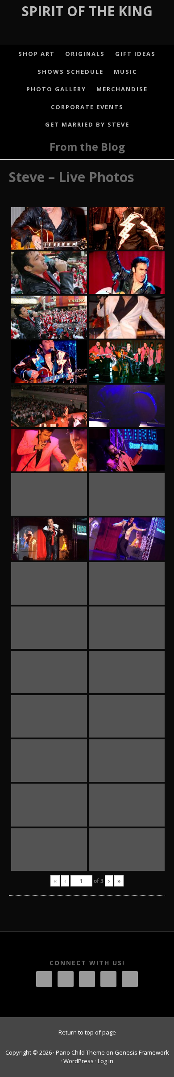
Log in (105, 1061)
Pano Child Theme (80, 1052)
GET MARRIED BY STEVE (87, 124)
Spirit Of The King (87, 11)
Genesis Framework (142, 1052)
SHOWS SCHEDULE (70, 72)
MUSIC (125, 72)
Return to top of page (87, 1032)
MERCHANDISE (122, 89)
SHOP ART (36, 54)
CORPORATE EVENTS (87, 107)
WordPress (78, 1061)
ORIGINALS (85, 54)
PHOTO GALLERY (56, 89)
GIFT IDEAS (135, 54)
